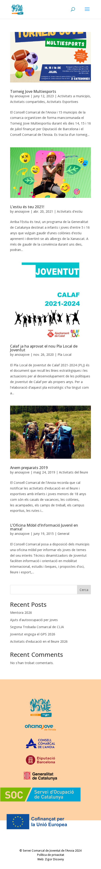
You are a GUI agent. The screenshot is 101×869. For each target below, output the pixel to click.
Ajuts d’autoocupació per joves (34, 620)
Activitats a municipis (74, 96)
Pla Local (64, 354)
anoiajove (22, 96)
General (63, 533)
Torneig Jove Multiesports (33, 91)
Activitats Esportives (62, 101)
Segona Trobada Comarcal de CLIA (37, 627)
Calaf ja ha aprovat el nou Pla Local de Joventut (44, 348)
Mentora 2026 (21, 612)
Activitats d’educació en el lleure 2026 (39, 641)
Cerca (84, 589)
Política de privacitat (50, 855)
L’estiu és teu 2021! (27, 206)
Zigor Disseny (54, 859)
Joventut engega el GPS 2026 (32, 634)
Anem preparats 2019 (29, 467)
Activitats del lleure (73, 472)
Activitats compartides (27, 101)
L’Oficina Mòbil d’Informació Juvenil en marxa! (44, 527)
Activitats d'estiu (69, 211)
